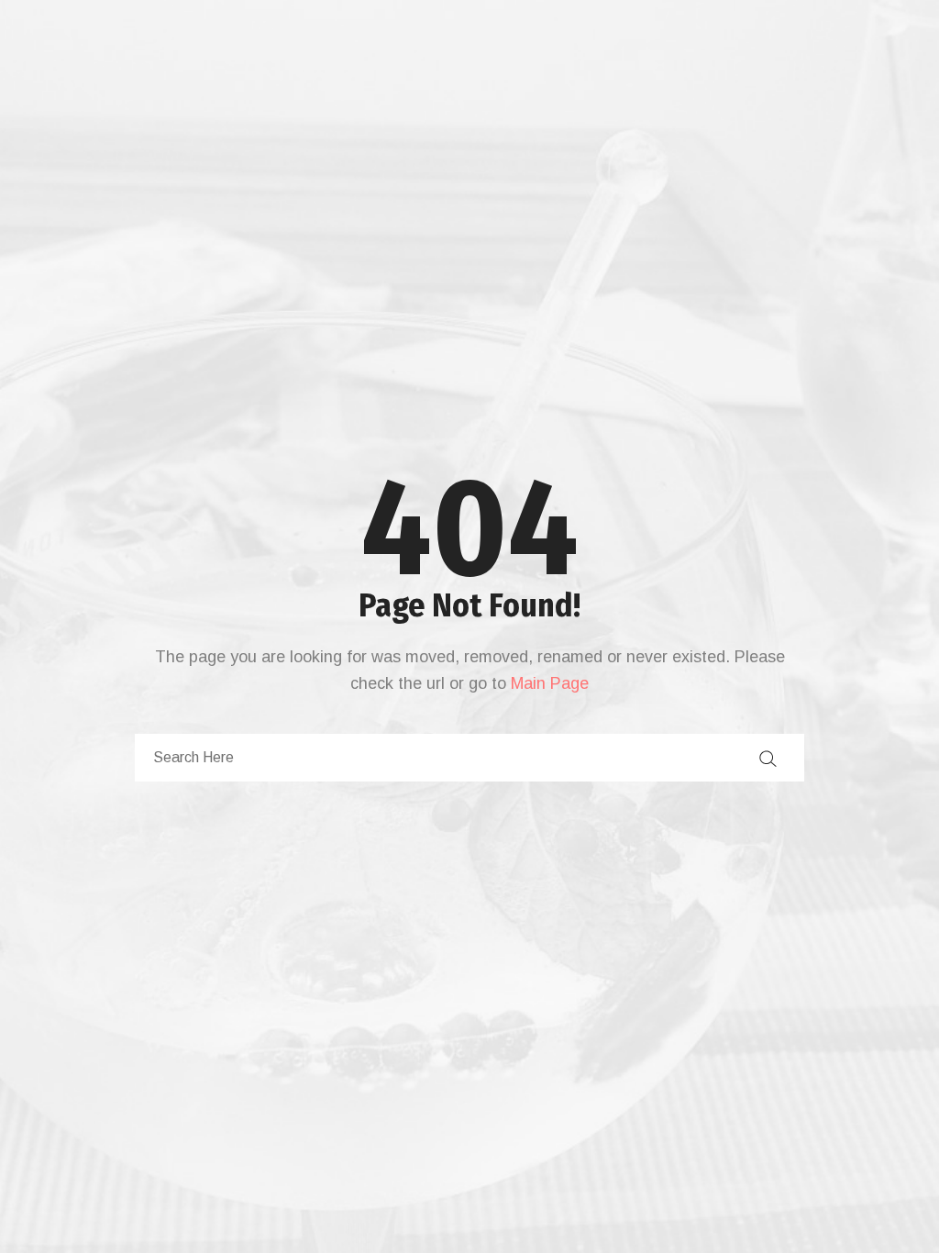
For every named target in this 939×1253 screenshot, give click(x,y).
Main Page (550, 683)
